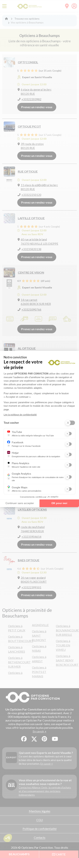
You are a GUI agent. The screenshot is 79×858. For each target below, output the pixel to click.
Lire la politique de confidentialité (20, 414)
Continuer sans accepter (20, 503)
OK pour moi (59, 503)
